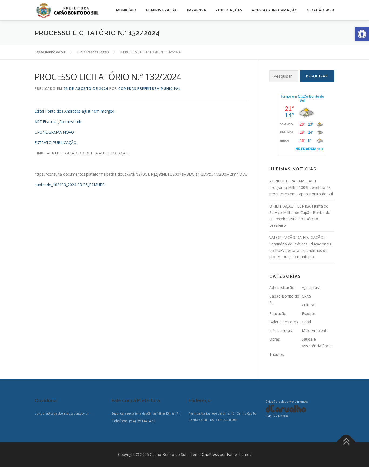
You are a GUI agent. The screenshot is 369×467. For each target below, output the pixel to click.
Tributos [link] (276, 354)
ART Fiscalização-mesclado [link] (58, 121)
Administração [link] (162, 10)
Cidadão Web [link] (320, 10)
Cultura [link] (308, 304)
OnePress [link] (210, 454)
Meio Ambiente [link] (315, 330)
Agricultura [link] (311, 287)
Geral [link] (306, 321)
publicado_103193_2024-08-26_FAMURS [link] (70, 184)
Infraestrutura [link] (281, 330)
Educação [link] (277, 313)
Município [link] (126, 10)
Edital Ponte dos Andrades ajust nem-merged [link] (74, 111)
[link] (362, 34)
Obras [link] (274, 339)
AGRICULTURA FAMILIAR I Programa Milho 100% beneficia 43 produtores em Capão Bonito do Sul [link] (301, 187)
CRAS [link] (306, 296)
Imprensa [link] (196, 10)
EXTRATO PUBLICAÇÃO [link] (55, 142)
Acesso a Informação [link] (275, 10)
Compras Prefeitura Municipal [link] (149, 88)
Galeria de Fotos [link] (283, 321)
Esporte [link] (308, 313)
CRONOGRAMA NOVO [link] (54, 132)
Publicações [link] (229, 10)
